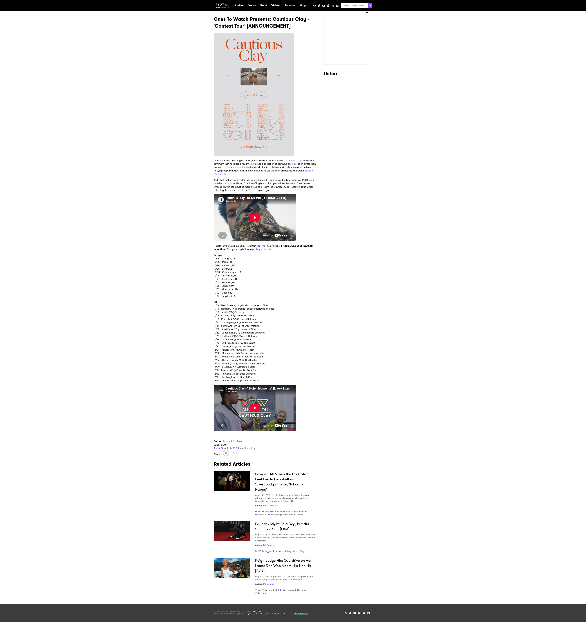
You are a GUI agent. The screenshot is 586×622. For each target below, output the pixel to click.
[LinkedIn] (337, 5)
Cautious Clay (293, 160)
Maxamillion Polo (232, 441)
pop (259, 511)
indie (226, 448)
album (304, 511)
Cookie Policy (260, 614)
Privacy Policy (248, 614)
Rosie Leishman (270, 505)
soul (218, 448)
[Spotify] (328, 5)
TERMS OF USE (257, 612)
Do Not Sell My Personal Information (279, 614)
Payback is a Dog (295, 551)
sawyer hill (262, 514)
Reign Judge (288, 589)
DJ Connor (268, 545)
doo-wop (261, 593)
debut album (292, 511)
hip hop (268, 589)
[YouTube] (323, 5)
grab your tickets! (262, 249)
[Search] (370, 5)
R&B (234, 448)
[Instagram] (314, 5)
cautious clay (247, 448)
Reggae (267, 551)
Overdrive (301, 589)
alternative (277, 511)
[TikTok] (319, 5)
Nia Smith (279, 551)
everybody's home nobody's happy (287, 514)
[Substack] (333, 5)
